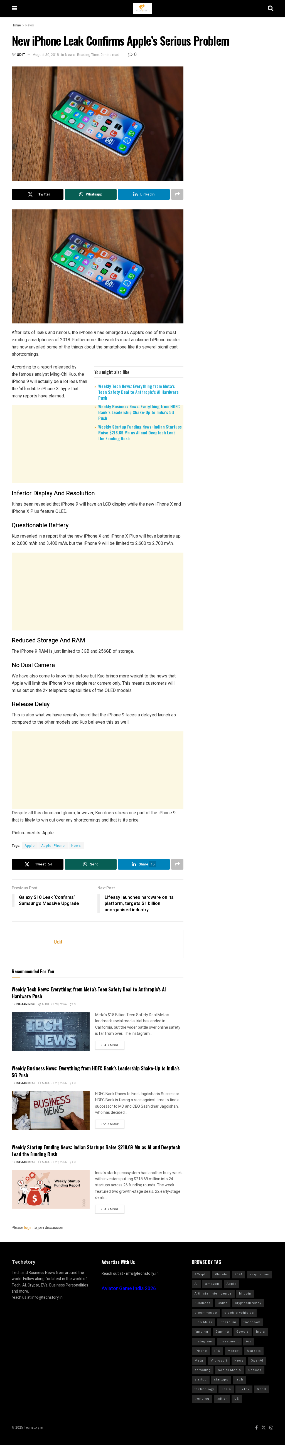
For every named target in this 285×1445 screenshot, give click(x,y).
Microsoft (218, 1360)
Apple (29, 845)
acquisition (259, 1274)
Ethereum (228, 1322)
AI (196, 1283)
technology (204, 1389)
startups (221, 1379)
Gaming (222, 1331)
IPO (217, 1350)
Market (234, 1350)
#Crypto (201, 1274)
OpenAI (257, 1360)
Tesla (226, 1389)
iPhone (201, 1350)
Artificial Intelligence (213, 1293)
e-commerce (206, 1312)
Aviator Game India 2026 (129, 1288)
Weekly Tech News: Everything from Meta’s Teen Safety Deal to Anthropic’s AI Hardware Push (138, 392)
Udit (21, 54)
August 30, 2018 (46, 54)
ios (248, 1341)
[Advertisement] (97, 489)
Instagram (203, 1341)
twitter (222, 1398)
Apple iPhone (53, 845)
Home (16, 25)
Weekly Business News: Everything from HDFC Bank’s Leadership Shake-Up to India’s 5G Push (139, 412)
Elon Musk (203, 1322)
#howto (221, 1274)
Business (202, 1303)
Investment (229, 1341)
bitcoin (245, 1293)
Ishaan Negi (25, 1004)
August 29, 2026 (54, 1004)
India (260, 1331)
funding (201, 1331)
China (223, 1303)
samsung (203, 1370)
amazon (212, 1283)
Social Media (229, 1370)
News (29, 25)
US (236, 1398)
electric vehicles (239, 1312)
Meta (199, 1360)
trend (261, 1389)
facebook (252, 1322)
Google (242, 1331)
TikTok (244, 1389)
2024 (238, 1274)
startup (201, 1379)
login (28, 1228)
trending (202, 1398)
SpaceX (255, 1370)
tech (239, 1379)
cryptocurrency (248, 1303)
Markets (254, 1350)
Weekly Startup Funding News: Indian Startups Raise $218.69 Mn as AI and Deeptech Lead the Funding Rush (140, 432)
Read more (109, 1045)
